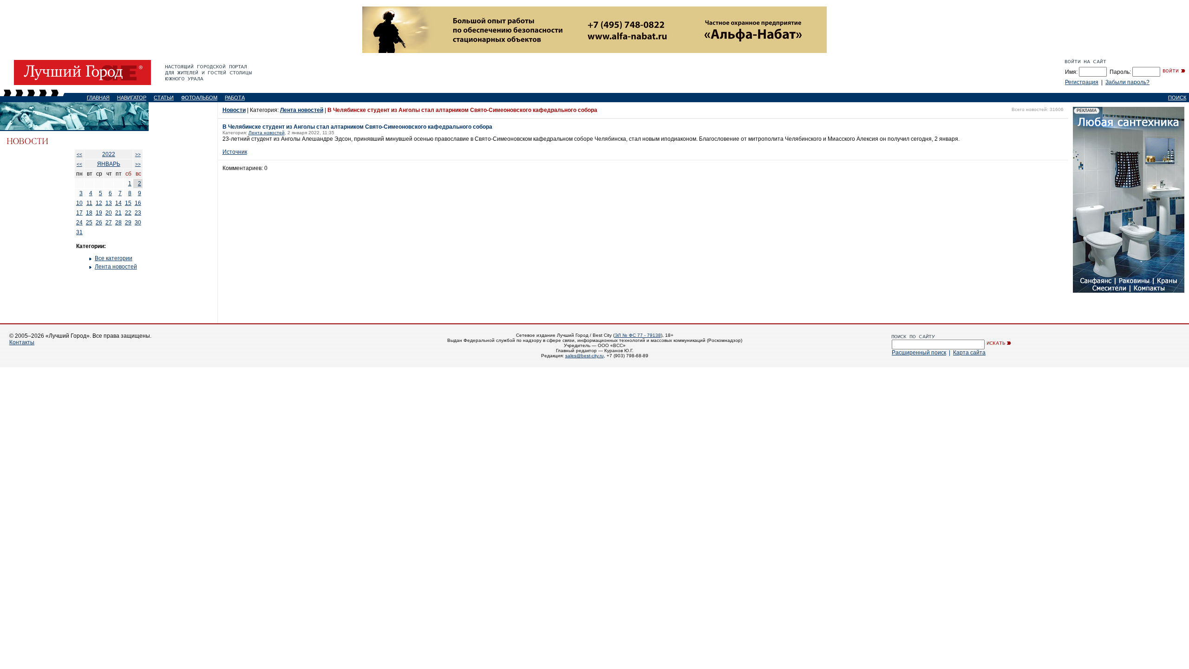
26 (99, 222)
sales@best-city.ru (584, 355)
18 (89, 213)
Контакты (21, 342)
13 (108, 203)
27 (108, 222)
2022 (108, 154)
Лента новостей (116, 266)
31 (79, 232)
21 (118, 213)
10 (79, 203)
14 (118, 203)
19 (99, 213)
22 (128, 213)
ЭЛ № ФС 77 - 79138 (637, 335)
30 (138, 222)
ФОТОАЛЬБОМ (199, 97)
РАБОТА (235, 97)
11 (89, 203)
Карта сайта (969, 352)
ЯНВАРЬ (108, 164)
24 (79, 222)
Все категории (113, 258)
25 (89, 222)
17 (79, 213)
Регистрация (1081, 82)
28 (118, 222)
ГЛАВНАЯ (98, 97)
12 (99, 203)
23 (138, 213)
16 (138, 203)
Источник (234, 152)
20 (108, 213)
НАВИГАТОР (131, 97)
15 (128, 203)
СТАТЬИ (164, 97)
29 (128, 222)
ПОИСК (1177, 97)
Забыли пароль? (1127, 82)
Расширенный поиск (919, 352)
